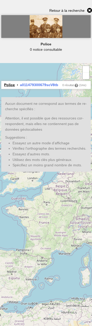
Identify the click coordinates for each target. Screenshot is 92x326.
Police (9, 85)
